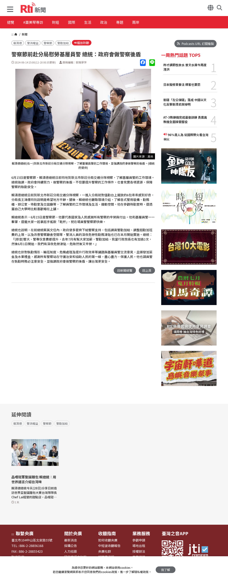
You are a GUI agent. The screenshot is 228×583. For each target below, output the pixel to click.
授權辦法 (138, 551)
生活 (87, 22)
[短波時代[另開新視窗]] (189, 209)
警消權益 (32, 43)
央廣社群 (104, 551)
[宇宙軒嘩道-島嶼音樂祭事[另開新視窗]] (189, 371)
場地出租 (138, 546)
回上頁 (146, 270)
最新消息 (70, 540)
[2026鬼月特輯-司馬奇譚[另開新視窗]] (189, 290)
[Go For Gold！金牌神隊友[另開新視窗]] (189, 168)
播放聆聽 (83, 42)
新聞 (24, 34)
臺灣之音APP (175, 533)
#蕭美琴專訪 (33, 22)
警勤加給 (63, 43)
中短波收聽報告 (109, 546)
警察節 (48, 43)
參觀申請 (138, 540)
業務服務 (141, 533)
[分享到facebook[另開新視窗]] (143, 62)
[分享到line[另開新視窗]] (152, 62)
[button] (10, 10)
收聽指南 (107, 533)
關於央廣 (73, 533)
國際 (71, 22)
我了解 (165, 569)
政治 (103, 22)
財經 (55, 22)
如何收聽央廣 (107, 540)
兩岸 (135, 22)
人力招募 (70, 551)
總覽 (10, 22)
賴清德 (17, 43)
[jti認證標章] (200, 551)
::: (12, 34)
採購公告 (70, 546)
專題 (119, 22)
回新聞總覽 (124, 270)
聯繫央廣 (24, 533)
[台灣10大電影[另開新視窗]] (189, 249)
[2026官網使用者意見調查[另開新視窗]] (189, 330)
